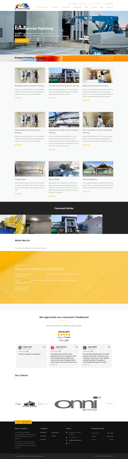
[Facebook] (109, 3)
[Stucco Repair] (64, 168)
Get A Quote (21, 288)
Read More (18, 98)
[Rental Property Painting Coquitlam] (30, 119)
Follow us (19, 422)
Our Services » (21, 40)
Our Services (55, 7)
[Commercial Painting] (64, 75)
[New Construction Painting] (98, 119)
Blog (101, 7)
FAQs (86, 7)
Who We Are (66, 7)
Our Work (94, 7)
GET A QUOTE (106, 58)
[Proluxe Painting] (22, 6)
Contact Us (109, 7)
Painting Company (25, 280)
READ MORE (52, 98)
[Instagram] (112, 3)
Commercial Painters (40, 274)
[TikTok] (106, 3)
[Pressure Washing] (98, 168)
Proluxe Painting (42, 7)
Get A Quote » (36, 40)
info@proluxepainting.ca (75, 440)
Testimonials (77, 7)
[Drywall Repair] (30, 168)
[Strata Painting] (98, 75)
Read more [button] (54, 365)
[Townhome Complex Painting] (64, 119)
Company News (55, 432)
